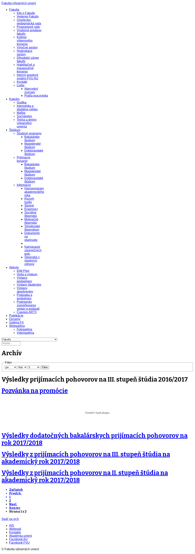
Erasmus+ (31, 209)
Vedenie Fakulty (28, 16)
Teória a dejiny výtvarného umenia (27, 123)
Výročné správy (27, 47)
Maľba (21, 112)
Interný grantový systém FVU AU (27, 76)
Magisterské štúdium (32, 145)
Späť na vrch (10, 519)
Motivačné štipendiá (31, 221)
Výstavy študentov (29, 284)
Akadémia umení (20, 535)
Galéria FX (16, 322)
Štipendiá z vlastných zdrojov (32, 261)
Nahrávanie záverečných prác (33, 250)
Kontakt (22, 81)
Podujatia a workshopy (24, 296)
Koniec (14, 508)
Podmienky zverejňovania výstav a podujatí (28, 305)
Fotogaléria (24, 329)
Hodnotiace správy (24, 52)
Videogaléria (25, 332)
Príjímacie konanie (23, 159)
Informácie (24, 185)
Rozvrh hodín (29, 200)
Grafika (21, 102)
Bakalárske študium (32, 138)
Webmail (15, 529)
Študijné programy (29, 133)
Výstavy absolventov (25, 289)
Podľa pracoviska (36, 95)
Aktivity (14, 267)
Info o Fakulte (26, 13)
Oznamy (14, 319)
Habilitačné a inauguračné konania (26, 68)
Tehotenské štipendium (32, 228)
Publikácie (16, 315)
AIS (11, 525)
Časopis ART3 (27, 312)
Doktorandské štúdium (33, 152)
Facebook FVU (19, 542)
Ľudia (20, 85)
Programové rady (28, 26)
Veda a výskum (27, 274)
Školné (29, 205)
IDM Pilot (23, 271)
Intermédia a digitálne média (27, 107)
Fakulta (14, 9)
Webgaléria (17, 326)
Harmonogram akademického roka (34, 192)
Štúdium (14, 130)
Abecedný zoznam (31, 90)
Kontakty (15, 532)
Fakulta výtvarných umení (19, 3)
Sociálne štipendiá (30, 214)
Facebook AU (18, 539)
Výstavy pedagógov (24, 279)
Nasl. (13, 504)
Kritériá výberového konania (25, 41)
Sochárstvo (24, 116)
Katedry (14, 99)
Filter (45, 367)
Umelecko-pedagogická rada (29, 21)
